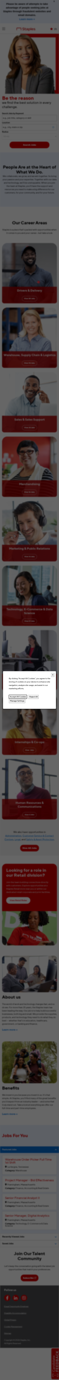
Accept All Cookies (18, 697)
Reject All (33, 697)
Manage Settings (17, 701)
